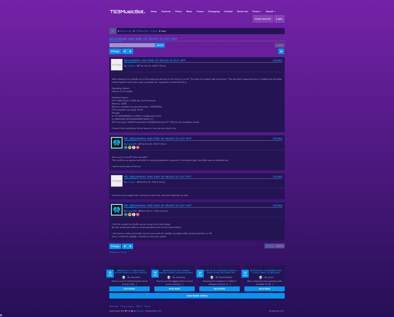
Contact (228, 11)
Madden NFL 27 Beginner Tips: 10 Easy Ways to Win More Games (266, 272)
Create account (263, 19)
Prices (178, 11)
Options (269, 246)
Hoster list (242, 11)
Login (279, 19)
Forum (200, 11)
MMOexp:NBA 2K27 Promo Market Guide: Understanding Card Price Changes (176, 272)
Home (154, 11)
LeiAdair (131, 66)
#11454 (277, 138)
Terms (147, 306)
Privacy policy (127, 306)
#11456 (277, 205)
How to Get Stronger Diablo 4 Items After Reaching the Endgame (221, 272)
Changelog (214, 11)
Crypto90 (132, 144)
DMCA (139, 306)
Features (166, 11)
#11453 (277, 60)
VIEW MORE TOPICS (197, 296)
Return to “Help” (119, 252)
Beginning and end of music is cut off (143, 39)
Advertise (113, 306)
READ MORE (129, 289)
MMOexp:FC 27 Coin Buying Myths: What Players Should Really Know (131, 272)
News (189, 11)
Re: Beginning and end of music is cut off (157, 138)
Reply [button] (116, 51)
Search (270, 11)
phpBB (159, 311)
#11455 (277, 176)
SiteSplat (140, 311)
